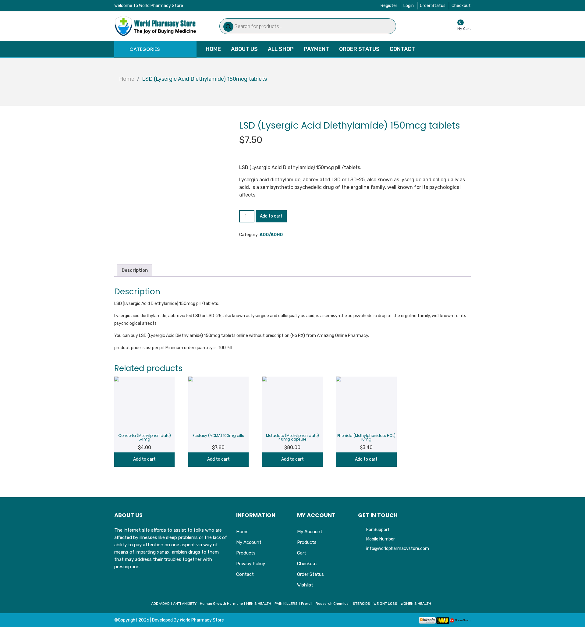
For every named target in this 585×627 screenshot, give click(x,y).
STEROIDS (361, 603)
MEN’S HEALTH (258, 603)
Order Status (432, 5)
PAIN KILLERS (286, 603)
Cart (301, 553)
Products (246, 553)
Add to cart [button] (144, 459)
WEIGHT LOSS (385, 603)
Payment (316, 49)
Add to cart (271, 216)
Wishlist (305, 585)
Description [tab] (135, 270)
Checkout (461, 5)
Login (408, 5)
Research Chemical (332, 603)
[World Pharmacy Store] (155, 26)
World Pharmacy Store (202, 620)
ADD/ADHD (271, 234)
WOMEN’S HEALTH (416, 603)
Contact (402, 49)
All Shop (281, 49)
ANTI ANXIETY (185, 603)
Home (213, 49)
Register (389, 5)
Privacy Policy (250, 563)
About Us (244, 49)
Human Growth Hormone (221, 603)
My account (248, 542)
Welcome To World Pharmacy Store (148, 5)
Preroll (306, 603)
